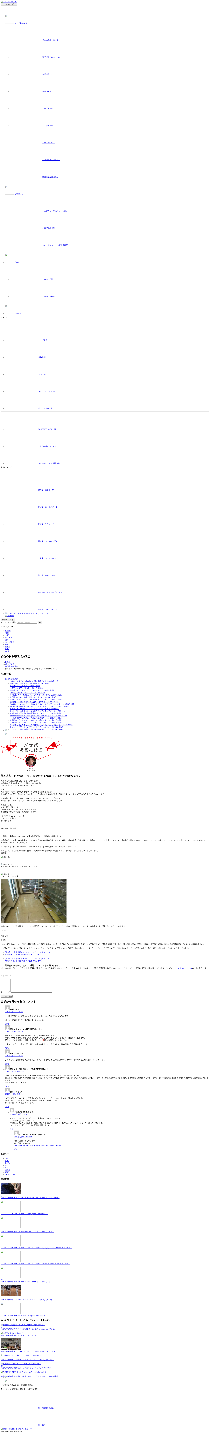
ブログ (7, 1158)
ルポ (7, 651)
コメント (5, 992)
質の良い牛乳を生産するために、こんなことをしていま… (28, 958)
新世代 (7, 1165)
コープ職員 (9, 642)
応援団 (7, 1163)
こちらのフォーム (183, 968)
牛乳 (7, 1168)
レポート (8, 637)
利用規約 (41, 1425)
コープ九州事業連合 (46, 1408)
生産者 (7, 631)
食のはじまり (10, 1174)
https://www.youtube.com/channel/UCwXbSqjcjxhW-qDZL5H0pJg (37, 1145)
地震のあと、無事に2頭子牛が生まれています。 (24, 954)
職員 (7, 633)
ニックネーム (6, 976)
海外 (7, 640)
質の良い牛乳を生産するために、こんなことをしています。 (28, 952)
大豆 (7, 635)
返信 (7, 1024)
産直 (7, 644)
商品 (7, 649)
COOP (7, 647)
